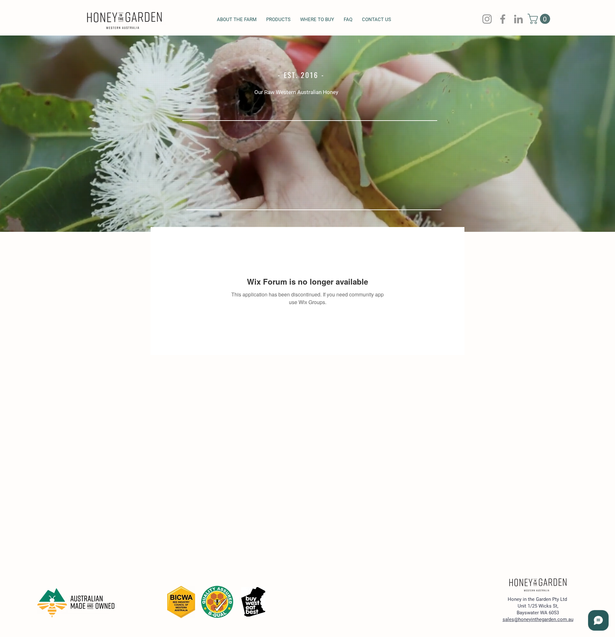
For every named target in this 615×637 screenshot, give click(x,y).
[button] (540, 19)
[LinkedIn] (518, 19)
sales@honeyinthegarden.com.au (538, 619)
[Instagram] (487, 19)
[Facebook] (502, 19)
